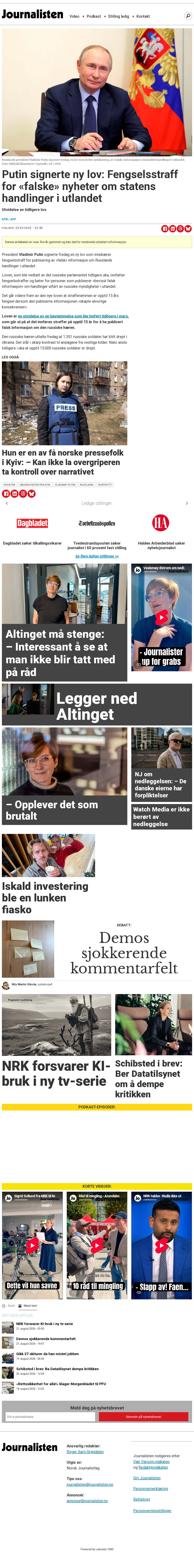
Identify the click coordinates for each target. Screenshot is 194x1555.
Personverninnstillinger (152, 1510)
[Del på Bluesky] (188, 228)
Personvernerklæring (150, 1488)
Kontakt (143, 16)
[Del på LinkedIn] (172, 228)
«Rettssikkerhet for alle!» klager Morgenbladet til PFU (61, 1384)
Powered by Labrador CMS (97, 1549)
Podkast (94, 16)
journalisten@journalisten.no (90, 1484)
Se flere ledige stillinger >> (97, 556)
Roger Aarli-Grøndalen (85, 1451)
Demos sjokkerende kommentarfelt (46, 1339)
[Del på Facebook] (165, 228)
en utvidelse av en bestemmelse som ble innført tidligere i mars (73, 316)
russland (86, 484)
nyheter (9, 484)
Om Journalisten (146, 1478)
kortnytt (105, 484)
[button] (7, 503)
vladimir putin (65, 484)
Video (74, 16)
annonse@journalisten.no (87, 1501)
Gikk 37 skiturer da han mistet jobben (47, 1354)
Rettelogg (141, 1499)
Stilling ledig (118, 16)
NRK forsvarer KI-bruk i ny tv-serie (44, 1324)
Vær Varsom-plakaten (151, 1461)
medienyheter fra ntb (35, 484)
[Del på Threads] (180, 228)
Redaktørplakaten (153, 1467)
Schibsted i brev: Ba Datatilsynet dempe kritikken (57, 1369)
